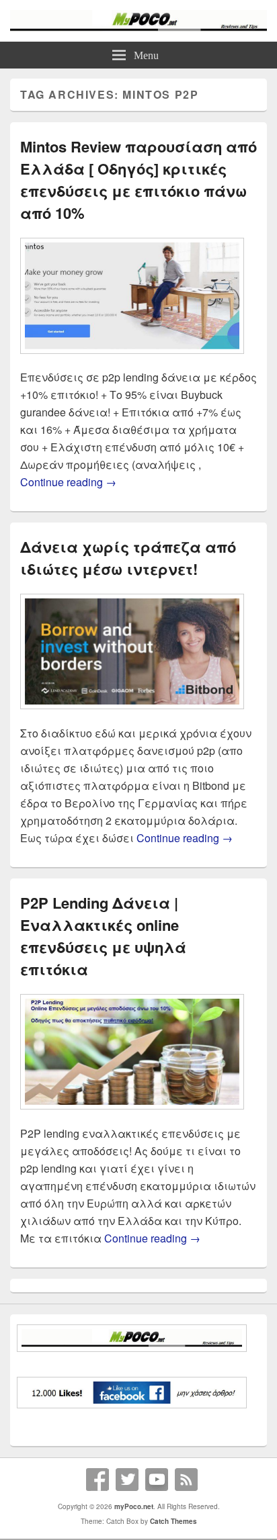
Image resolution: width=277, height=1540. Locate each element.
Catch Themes (173, 1521)
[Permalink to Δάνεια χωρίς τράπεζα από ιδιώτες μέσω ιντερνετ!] (132, 715)
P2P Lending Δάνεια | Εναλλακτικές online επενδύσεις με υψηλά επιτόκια (103, 936)
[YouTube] (156, 1479)
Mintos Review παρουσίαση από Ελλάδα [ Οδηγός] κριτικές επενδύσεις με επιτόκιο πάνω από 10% (138, 180)
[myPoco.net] (138, 27)
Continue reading (68, 482)
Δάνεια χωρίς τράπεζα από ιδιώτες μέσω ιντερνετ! (128, 558)
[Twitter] (127, 1479)
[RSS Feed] (186, 1479)
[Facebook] (97, 1479)
